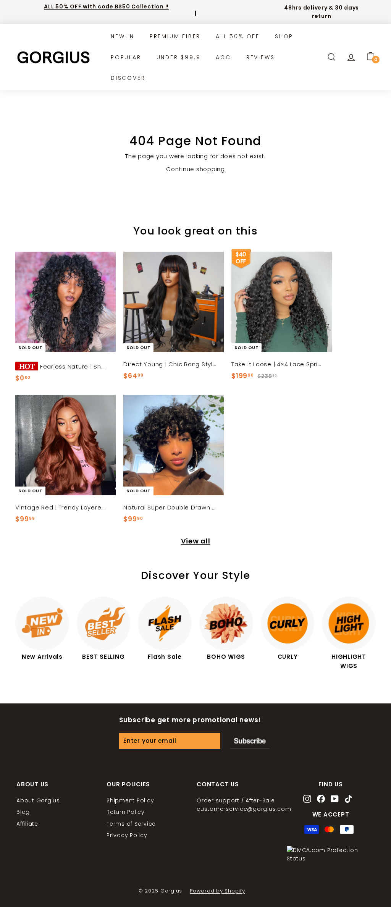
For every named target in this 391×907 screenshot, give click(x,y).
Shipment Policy (130, 800)
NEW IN (122, 36)
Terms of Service (131, 824)
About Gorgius (38, 800)
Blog (23, 812)
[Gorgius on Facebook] (321, 799)
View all (195, 541)
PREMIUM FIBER (175, 36)
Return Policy (126, 812)
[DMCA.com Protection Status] (331, 858)
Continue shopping (195, 169)
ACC (223, 57)
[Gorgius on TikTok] (348, 799)
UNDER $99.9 (179, 57)
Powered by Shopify (217, 890)
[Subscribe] (250, 741)
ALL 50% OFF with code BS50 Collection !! (106, 6)
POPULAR (126, 57)
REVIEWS (260, 57)
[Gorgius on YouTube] (335, 799)
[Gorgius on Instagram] (307, 799)
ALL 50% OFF (238, 36)
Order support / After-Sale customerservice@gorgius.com (244, 805)
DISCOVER (128, 78)
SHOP (284, 36)
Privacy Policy (127, 835)
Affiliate (27, 824)
